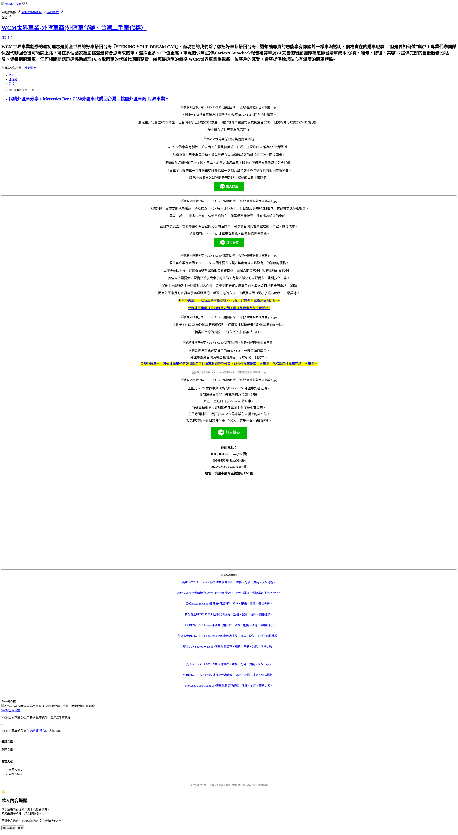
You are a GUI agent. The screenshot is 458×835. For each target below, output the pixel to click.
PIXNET (202, 785)
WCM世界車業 (10, 710)
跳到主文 (7, 37)
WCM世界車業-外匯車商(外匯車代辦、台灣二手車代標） (74, 28)
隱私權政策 (249, 785)
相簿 (11, 75)
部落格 (13, 79)
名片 (11, 83)
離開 (20, 828)
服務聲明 (263, 785)
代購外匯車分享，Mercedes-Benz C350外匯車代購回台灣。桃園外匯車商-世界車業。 (89, 98)
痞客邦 (34, 730)
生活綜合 (30, 67)
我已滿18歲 (9, 828)
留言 (42, 730)
